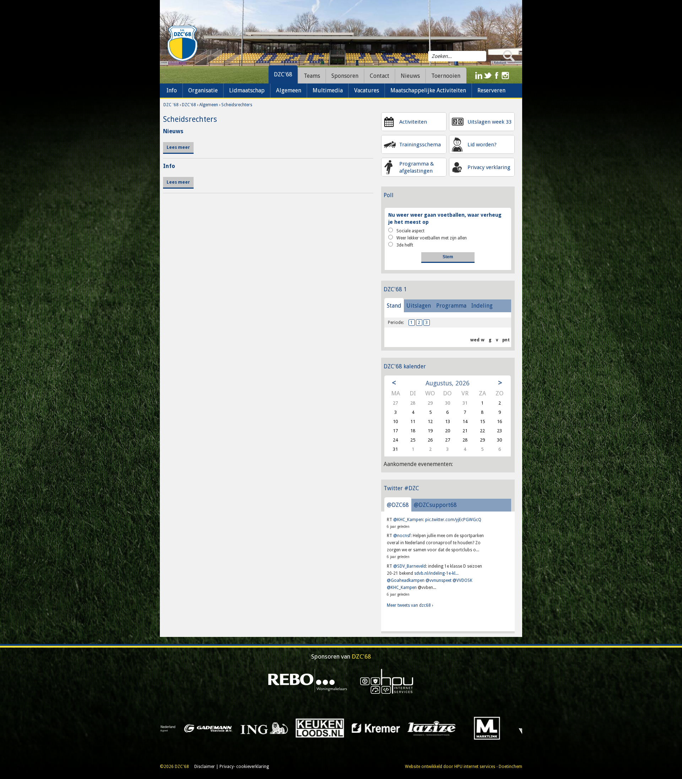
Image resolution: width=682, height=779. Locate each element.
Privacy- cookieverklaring (244, 766)
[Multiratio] (399, 727)
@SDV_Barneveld (409, 566)
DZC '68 (171, 104)
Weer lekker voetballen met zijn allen (431, 238)
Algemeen (208, 104)
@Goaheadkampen (405, 580)
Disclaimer (204, 766)
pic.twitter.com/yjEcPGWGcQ (453, 519)
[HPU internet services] (387, 680)
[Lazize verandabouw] (176, 727)
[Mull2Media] (344, 727)
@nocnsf (402, 535)
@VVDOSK (462, 580)
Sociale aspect (410, 230)
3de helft (404, 245)
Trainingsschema (420, 144)
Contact (379, 75)
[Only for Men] (511, 727)
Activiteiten (413, 122)
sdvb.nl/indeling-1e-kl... (436, 573)
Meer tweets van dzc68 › (410, 605)
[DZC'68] (182, 43)
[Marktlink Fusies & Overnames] (232, 727)
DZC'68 (283, 74)
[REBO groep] (307, 680)
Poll (389, 195)
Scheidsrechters (236, 104)
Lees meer (178, 147)
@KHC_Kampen (408, 519)
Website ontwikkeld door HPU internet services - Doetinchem (463, 766)
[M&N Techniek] (288, 727)
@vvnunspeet (438, 580)
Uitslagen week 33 (489, 122)
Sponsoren (344, 75)
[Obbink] (455, 727)
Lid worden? (482, 144)
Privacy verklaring (488, 167)
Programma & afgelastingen (416, 167)
